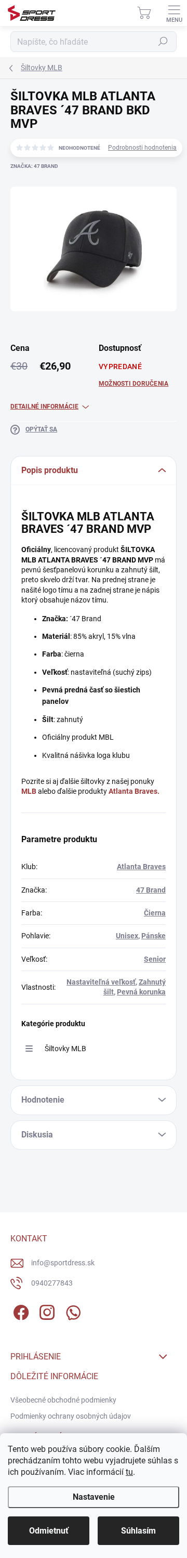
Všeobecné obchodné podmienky (63, 1400)
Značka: (34, 166)
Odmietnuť (49, 1531)
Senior (155, 959)
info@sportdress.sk (63, 1263)
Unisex (127, 936)
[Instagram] (45, 1311)
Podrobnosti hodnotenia (142, 147)
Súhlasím (138, 1531)
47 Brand (151, 890)
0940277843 (52, 1283)
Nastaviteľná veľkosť (101, 982)
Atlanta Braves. (134, 791)
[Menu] (174, 13)
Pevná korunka (141, 992)
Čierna (155, 913)
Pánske (153, 936)
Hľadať (163, 41)
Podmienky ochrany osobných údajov (70, 1416)
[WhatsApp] (71, 1311)
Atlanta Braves (141, 866)
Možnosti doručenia (133, 383)
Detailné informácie (44, 406)
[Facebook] (19, 1311)
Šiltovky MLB (65, 1048)
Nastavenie (94, 1497)
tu (129, 1472)
